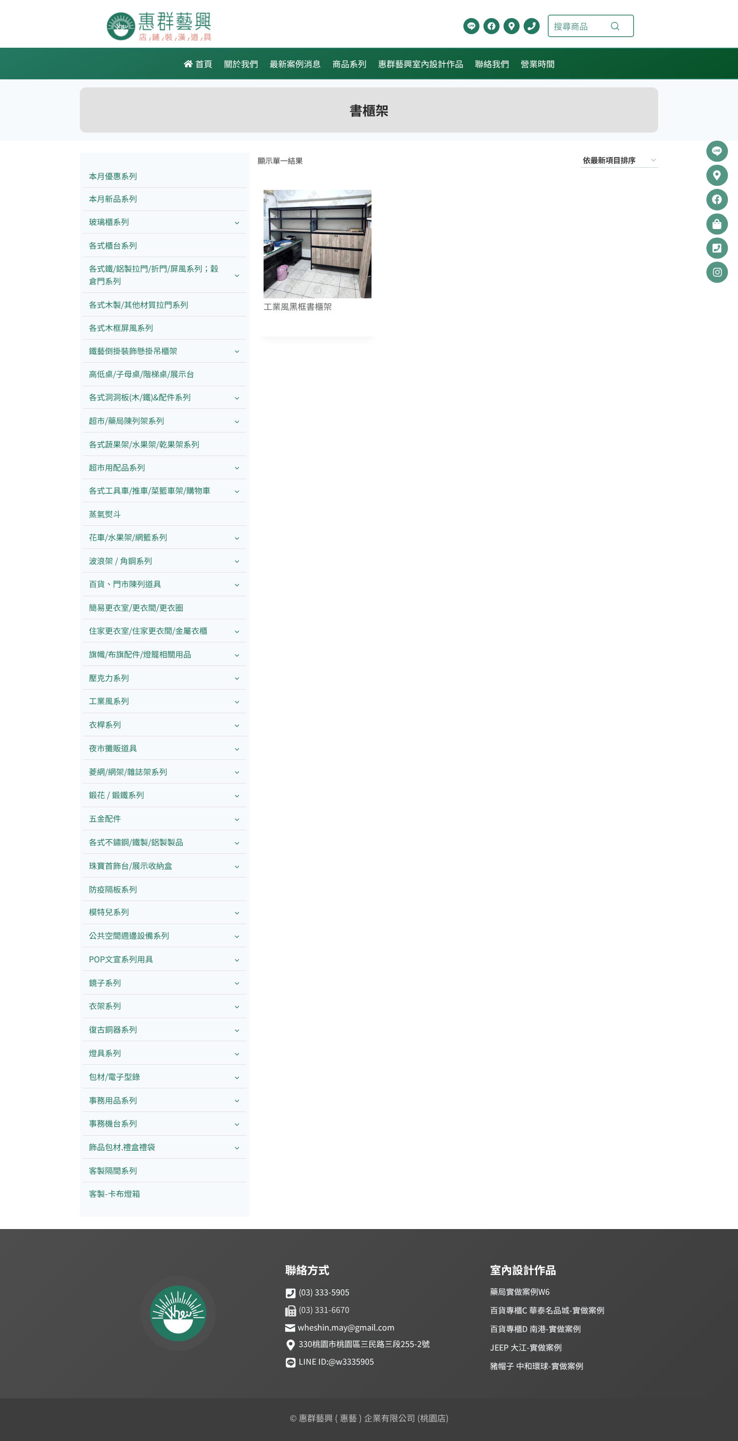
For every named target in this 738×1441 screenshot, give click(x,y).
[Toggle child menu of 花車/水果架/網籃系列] (237, 537)
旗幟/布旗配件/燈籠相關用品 (140, 654)
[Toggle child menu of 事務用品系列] (237, 1100)
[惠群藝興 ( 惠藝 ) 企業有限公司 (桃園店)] (178, 1315)
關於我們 (241, 63)
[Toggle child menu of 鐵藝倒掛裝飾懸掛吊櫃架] (237, 351)
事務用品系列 (113, 1100)
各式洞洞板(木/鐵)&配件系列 (140, 397)
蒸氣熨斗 (105, 514)
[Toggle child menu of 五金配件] (237, 819)
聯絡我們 (492, 63)
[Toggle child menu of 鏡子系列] (237, 982)
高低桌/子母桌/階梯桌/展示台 (141, 374)
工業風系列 (109, 701)
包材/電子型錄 (114, 1076)
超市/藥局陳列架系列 (126, 420)
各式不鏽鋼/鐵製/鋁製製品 (136, 842)
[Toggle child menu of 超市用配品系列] (237, 467)
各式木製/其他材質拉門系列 (138, 304)
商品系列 (349, 63)
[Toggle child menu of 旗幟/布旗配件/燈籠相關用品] (237, 654)
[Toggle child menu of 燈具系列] (237, 1053)
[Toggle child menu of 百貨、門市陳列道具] (237, 584)
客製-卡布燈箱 (114, 1193)
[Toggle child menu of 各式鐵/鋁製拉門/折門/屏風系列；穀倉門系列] (237, 274)
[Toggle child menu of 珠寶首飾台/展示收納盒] (237, 865)
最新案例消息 (295, 63)
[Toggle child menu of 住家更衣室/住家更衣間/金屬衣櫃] (237, 630)
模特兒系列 (109, 912)
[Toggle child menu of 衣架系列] (237, 1006)
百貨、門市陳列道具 (125, 584)
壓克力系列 (109, 678)
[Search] (615, 26)
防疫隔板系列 (113, 889)
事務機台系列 (113, 1123)
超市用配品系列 (117, 467)
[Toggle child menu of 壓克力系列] (237, 678)
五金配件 (105, 818)
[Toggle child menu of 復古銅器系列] (237, 1030)
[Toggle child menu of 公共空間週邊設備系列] (237, 936)
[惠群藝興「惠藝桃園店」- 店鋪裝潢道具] (471, 26)
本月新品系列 (113, 198)
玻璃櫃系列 (109, 221)
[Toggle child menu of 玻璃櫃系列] (237, 222)
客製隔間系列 (113, 1170)
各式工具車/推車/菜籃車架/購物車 (149, 490)
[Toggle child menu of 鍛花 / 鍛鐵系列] (237, 795)
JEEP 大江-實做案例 (526, 1347)
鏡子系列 (105, 982)
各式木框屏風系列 (121, 327)
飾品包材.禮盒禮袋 (122, 1147)
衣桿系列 (105, 724)
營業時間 (538, 63)
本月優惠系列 (113, 176)
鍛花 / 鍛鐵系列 (116, 795)
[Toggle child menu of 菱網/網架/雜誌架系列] (237, 771)
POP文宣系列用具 (121, 959)
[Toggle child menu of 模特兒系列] (237, 912)
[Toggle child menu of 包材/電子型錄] (237, 1076)
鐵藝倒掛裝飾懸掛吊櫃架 (133, 351)
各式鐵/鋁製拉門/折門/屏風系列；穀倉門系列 (153, 274)
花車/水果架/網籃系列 (128, 537)
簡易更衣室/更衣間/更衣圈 (136, 607)
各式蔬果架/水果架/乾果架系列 (144, 444)
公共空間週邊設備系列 (129, 935)
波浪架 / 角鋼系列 (120, 561)
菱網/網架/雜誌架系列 (128, 771)
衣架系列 (105, 1006)
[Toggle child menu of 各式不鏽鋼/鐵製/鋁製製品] (237, 842)
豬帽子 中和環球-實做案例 (536, 1366)
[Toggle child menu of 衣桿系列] (237, 725)
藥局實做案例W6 (520, 1291)
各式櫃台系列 (113, 245)
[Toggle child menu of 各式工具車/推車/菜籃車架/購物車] (237, 491)
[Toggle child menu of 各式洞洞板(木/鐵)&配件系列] (237, 397)
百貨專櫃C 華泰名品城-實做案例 (547, 1310)
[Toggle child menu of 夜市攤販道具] (237, 748)
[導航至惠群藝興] (512, 26)
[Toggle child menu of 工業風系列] (237, 701)
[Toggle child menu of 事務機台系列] (237, 1124)
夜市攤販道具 (113, 748)
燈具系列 (105, 1053)
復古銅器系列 (113, 1029)
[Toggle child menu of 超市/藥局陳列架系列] (237, 420)
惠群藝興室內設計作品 (420, 63)
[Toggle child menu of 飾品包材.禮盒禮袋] (237, 1147)
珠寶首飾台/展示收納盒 (130, 865)
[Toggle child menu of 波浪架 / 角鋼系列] (237, 560)
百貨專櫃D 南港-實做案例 (535, 1328)
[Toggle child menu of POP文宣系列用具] (237, 959)
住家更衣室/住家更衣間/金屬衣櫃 (148, 630)
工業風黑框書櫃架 (298, 306)
